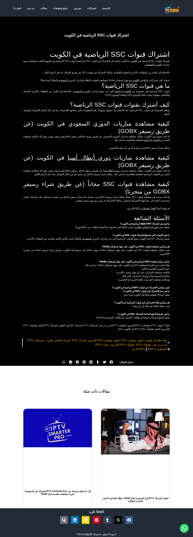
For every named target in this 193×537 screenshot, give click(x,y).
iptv (146, 80)
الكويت (133, 61)
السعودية (63, 80)
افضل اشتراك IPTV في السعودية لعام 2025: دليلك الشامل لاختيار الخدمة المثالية (135, 500)
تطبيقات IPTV (119, 325)
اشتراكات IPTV (90, 325)
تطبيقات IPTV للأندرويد (139, 325)
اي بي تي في (95, 200)
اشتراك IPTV (50, 325)
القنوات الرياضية (122, 91)
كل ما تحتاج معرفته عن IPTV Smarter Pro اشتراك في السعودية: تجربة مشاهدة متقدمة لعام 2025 (57, 492)
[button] (111, 362)
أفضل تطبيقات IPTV (146, 208)
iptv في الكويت (134, 329)
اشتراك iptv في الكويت (146, 227)
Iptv (120, 329)
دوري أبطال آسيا (89, 157)
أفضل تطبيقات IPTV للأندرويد (104, 340)
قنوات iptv (150, 294)
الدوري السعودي (153, 64)
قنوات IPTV (157, 325)
